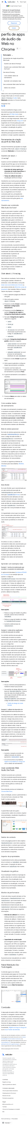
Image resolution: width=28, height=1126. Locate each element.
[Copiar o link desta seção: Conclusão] (11, 1007)
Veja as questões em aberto (9, 1084)
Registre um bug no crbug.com (18, 1027)
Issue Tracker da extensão (12, 1029)
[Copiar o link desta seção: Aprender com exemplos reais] (24, 564)
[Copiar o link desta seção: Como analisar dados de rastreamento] (15, 406)
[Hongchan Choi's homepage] (4, 106)
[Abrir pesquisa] (18, 2)
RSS (3, 1111)
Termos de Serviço (5, 1118)
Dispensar (14, 23)
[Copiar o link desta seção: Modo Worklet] (10, 485)
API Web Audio (14, 114)
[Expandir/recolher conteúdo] (12, 55)
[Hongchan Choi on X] (2, 106)
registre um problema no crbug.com (14, 761)
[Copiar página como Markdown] (17, 48)
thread (13, 494)
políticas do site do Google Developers (10, 1044)
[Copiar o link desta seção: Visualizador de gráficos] (19, 871)
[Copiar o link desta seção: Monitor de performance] (20, 893)
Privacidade (15, 1118)
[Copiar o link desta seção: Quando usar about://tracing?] (10, 158)
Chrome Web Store (6, 791)
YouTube (4, 1106)
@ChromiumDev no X (7, 1104)
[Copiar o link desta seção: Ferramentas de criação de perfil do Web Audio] (22, 142)
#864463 (3, 466)
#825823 (21, 464)
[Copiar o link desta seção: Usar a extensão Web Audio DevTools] (15, 770)
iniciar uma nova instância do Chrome (11, 285)
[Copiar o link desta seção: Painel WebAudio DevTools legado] (13, 967)
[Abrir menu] (2, 2)
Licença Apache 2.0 (5, 1042)
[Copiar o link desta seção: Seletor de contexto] (17, 837)
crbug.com (20, 121)
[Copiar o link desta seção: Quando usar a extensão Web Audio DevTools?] (18, 208)
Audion (15, 98)
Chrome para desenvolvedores (10, 1090)
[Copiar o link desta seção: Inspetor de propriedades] (21, 857)
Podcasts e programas (7, 1098)
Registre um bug (6, 1082)
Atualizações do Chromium (9, 1093)
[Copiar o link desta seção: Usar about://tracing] (21, 274)
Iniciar (14, 28)
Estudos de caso (6, 1095)
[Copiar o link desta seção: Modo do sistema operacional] (19, 429)
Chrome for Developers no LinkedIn (11, 1109)
